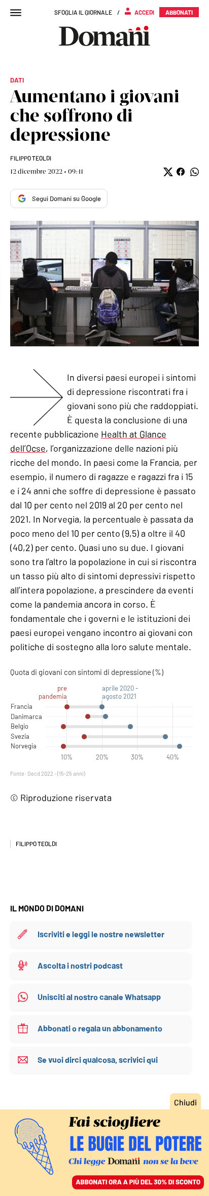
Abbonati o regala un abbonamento (100, 1028)
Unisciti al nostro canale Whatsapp (99, 997)
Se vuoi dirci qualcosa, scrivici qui (98, 1059)
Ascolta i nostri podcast (80, 965)
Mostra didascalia (104, 283)
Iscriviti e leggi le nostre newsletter (101, 934)
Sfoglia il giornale (83, 12)
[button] (167, 172)
